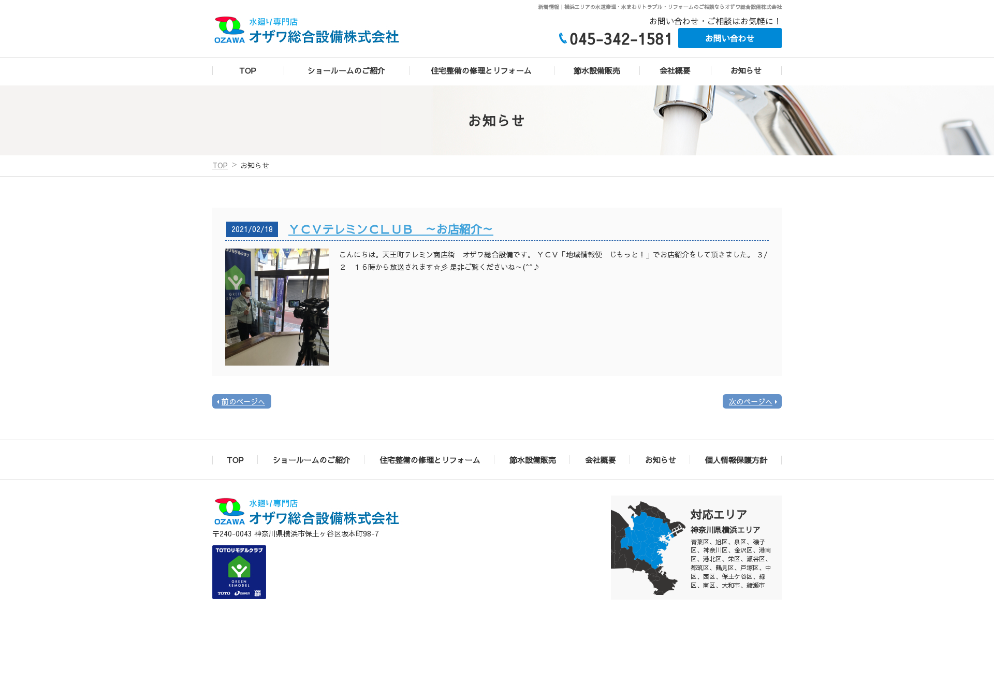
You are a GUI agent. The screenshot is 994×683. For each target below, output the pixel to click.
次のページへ (750, 401)
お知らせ (746, 70)
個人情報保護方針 (736, 459)
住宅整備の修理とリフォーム (481, 70)
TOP (247, 70)
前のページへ (243, 401)
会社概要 (675, 70)
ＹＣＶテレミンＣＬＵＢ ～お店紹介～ (390, 229)
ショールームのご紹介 (346, 70)
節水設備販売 (597, 70)
